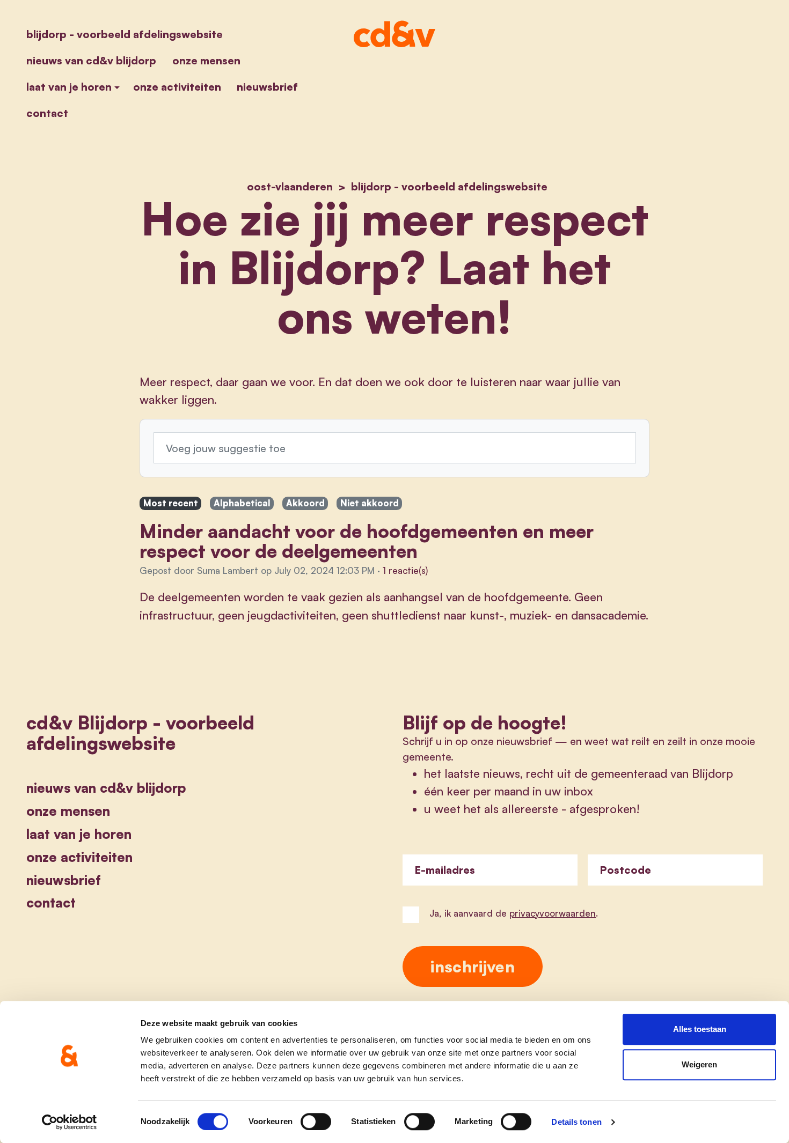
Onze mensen (206, 60)
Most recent (170, 502)
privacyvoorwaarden (552, 913)
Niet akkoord (369, 502)
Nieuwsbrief (267, 86)
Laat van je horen (69, 86)
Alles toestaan (699, 1029)
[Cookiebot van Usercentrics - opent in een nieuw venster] (69, 1122)
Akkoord (305, 502)
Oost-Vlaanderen (290, 186)
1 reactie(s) (405, 570)
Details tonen (576, 1121)
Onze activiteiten (177, 86)
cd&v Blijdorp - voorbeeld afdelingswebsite (140, 732)
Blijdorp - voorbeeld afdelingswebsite (124, 34)
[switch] (316, 1121)
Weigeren (699, 1064)
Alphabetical (242, 502)
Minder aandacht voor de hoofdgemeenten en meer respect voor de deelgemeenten (367, 541)
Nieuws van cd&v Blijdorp (91, 60)
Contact (47, 113)
